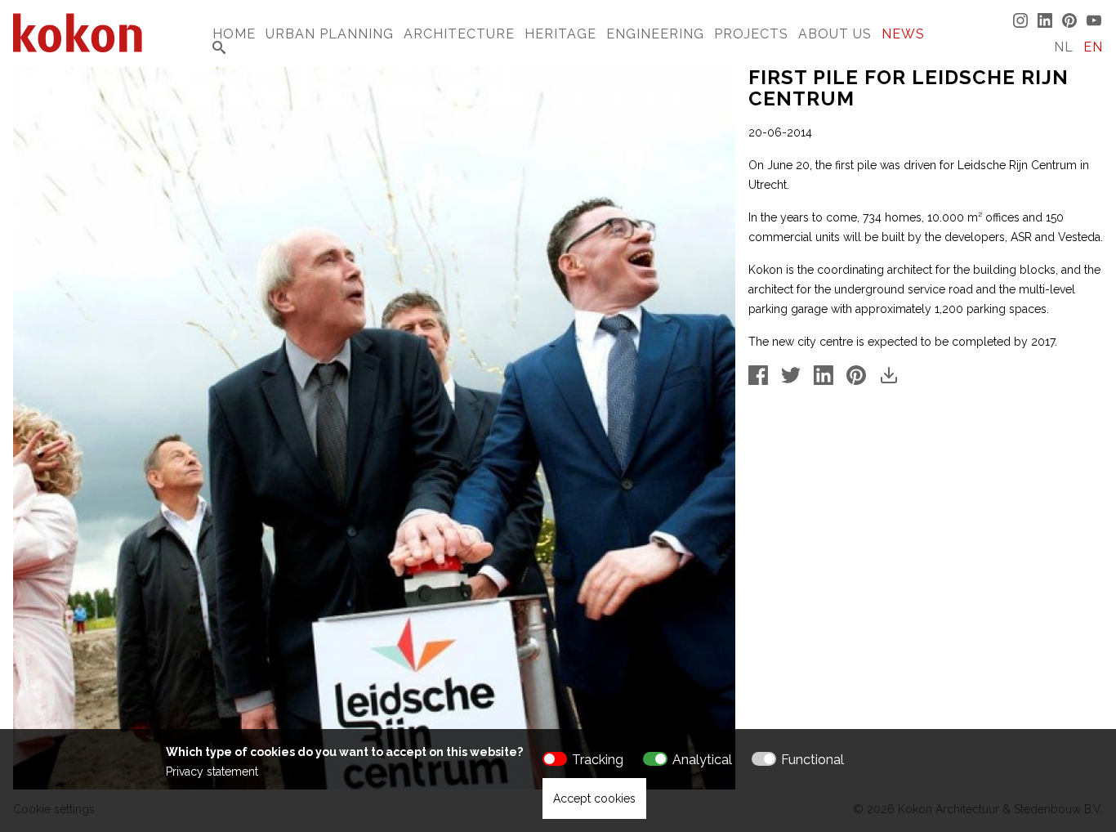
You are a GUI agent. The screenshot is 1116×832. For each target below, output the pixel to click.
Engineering (655, 34)
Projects (751, 34)
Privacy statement (212, 771)
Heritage (560, 34)
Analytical (702, 759)
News (903, 34)
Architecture (459, 34)
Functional (812, 759)
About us (835, 34)
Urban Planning (330, 34)
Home (234, 34)
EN (1093, 47)
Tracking (597, 759)
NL (1064, 47)
